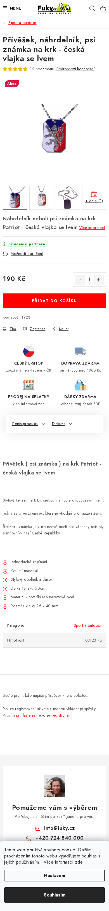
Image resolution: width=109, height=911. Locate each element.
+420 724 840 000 (59, 838)
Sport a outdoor (88, 625)
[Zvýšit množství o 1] (99, 280)
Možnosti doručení (27, 253)
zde (79, 862)
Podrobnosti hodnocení (75, 69)
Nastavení (54, 875)
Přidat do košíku (54, 300)
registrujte (59, 715)
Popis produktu (25, 423)
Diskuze (59, 423)
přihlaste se (25, 715)
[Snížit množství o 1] (80, 280)
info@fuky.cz (59, 828)
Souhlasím (54, 895)
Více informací (92, 227)
